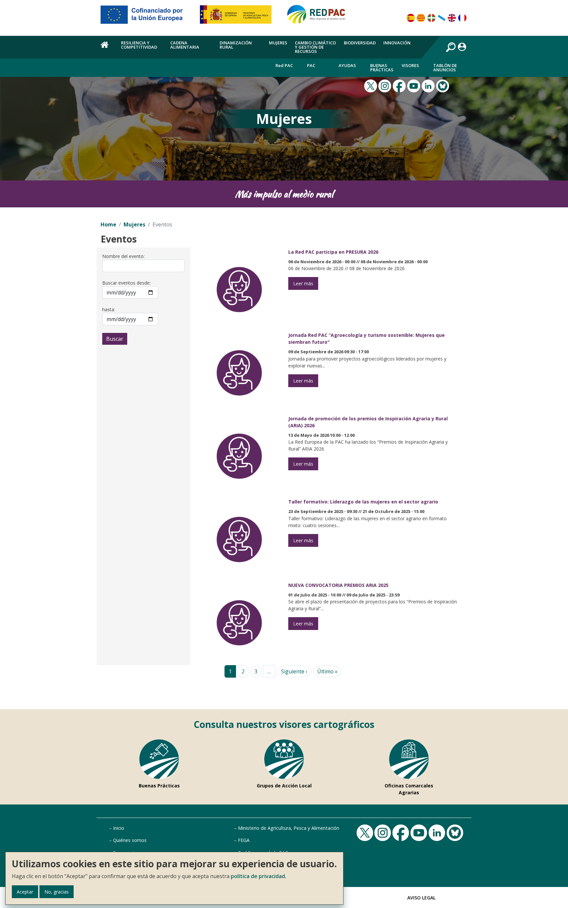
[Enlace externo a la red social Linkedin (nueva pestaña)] (429, 85)
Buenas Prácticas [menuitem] (381, 67)
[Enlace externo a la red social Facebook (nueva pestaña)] (400, 85)
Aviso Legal (421, 898)
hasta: (108, 309)
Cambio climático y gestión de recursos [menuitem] (315, 47)
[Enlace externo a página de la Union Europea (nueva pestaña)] (146, 17)
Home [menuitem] (107, 48)
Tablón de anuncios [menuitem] (445, 67)
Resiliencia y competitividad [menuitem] (139, 45)
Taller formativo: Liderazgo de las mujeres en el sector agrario (363, 502)
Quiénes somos (130, 840)
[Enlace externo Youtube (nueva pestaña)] (414, 85)
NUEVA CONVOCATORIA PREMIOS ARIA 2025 (338, 585)
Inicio (118, 828)
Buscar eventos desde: (126, 283)
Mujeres (134, 224)
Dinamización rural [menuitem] (236, 45)
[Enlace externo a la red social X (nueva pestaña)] (371, 85)
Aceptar (25, 892)
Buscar (114, 338)
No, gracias (56, 892)
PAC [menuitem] (311, 65)
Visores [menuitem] (410, 65)
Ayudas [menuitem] (347, 65)
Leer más (303, 283)
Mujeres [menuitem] (278, 43)
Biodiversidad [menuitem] (360, 43)
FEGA (243, 840)
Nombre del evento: (123, 256)
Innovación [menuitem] (397, 43)
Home (108, 224)
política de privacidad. (258, 876)
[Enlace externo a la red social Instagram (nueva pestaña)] (385, 85)
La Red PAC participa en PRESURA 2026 (333, 252)
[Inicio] (319, 17)
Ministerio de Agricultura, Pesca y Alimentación (288, 828)
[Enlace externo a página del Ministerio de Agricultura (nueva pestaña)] (238, 17)
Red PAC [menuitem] (284, 65)
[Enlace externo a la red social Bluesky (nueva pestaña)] (443, 85)
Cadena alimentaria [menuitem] (184, 45)
